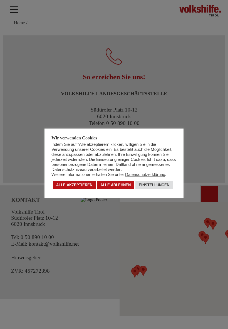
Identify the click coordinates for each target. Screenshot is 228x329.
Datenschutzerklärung (145, 174)
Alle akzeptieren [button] (74, 185)
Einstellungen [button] (154, 185)
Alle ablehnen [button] (115, 185)
